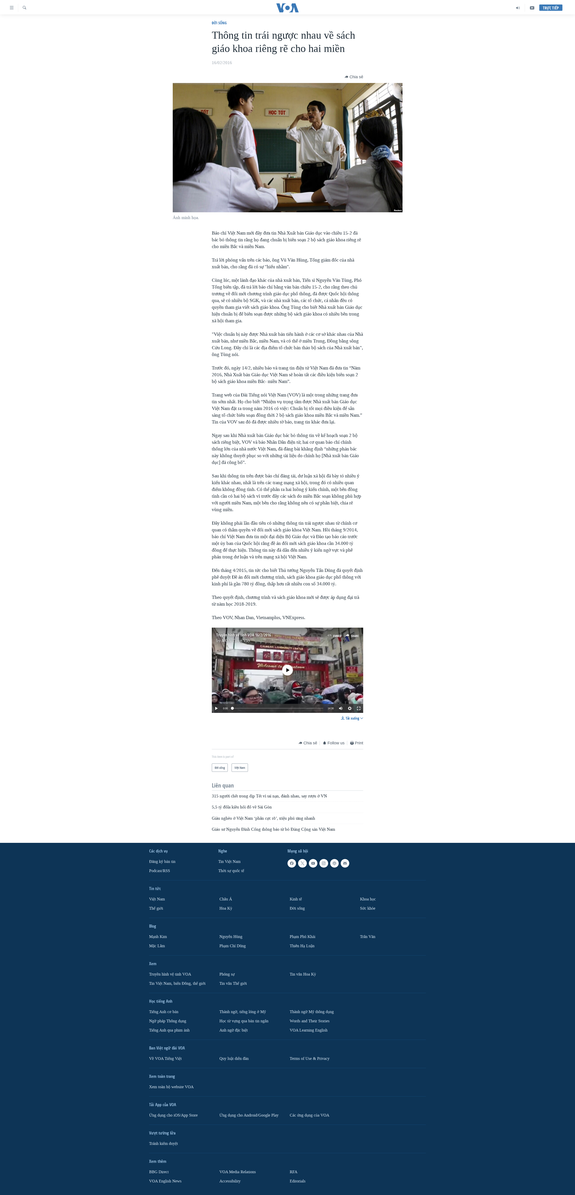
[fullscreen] (358, 708)
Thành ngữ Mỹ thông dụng (312, 1011)
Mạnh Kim (158, 936)
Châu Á (225, 899)
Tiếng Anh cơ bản (163, 1011)
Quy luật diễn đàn (234, 1058)
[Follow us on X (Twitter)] (302, 863)
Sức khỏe (367, 908)
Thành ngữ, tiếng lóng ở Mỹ (242, 1011)
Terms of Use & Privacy (310, 1058)
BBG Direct (159, 1172)
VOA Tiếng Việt (236, 640)
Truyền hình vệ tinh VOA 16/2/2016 (243, 635)
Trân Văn (367, 936)
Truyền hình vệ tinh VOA (170, 974)
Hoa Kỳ (225, 908)
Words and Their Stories (310, 1021)
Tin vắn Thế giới (233, 983)
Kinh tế (296, 899)
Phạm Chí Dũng (232, 946)
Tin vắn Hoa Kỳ (303, 974)
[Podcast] (334, 863)
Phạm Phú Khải (302, 936)
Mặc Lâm (157, 946)
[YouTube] (532, 8)
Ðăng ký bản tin (162, 861)
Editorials (297, 1181)
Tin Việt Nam (229, 861)
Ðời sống (219, 22)
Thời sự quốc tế (231, 870)
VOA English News (165, 1181)
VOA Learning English (308, 1030)
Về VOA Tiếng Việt (165, 1058)
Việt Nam (157, 899)
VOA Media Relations (237, 1172)
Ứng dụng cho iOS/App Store (173, 1115)
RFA (293, 1172)
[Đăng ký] (345, 863)
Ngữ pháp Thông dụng (167, 1021)
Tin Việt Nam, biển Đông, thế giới (177, 983)
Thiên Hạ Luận (302, 946)
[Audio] (518, 8)
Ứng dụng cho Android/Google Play (249, 1115)
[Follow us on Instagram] (323, 863)
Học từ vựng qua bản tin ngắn (243, 1021)
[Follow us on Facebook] (292, 863)
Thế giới (156, 908)
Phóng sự (227, 974)
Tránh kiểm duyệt (163, 1143)
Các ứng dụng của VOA (309, 1115)
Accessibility (230, 1181)
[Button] (354, 77)
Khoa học (368, 899)
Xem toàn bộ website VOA (171, 1087)
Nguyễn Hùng (230, 936)
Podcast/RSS (159, 870)
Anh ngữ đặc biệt (233, 1030)
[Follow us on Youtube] (313, 863)
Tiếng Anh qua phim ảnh (169, 1030)
